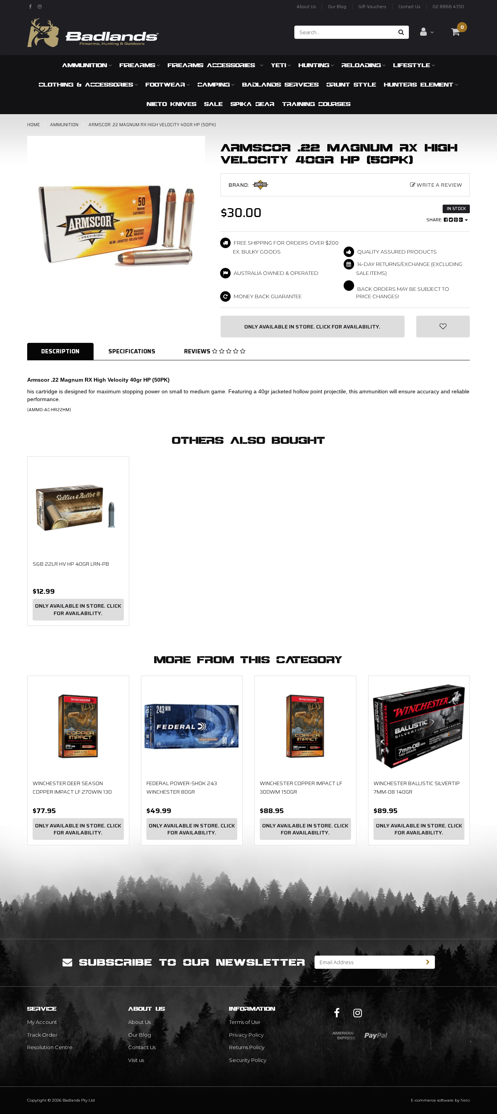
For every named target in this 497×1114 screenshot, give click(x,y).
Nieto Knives (171, 104)
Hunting (314, 65)
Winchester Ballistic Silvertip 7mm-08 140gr (417, 787)
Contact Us (409, 6)
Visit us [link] (136, 1060)
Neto (465, 1100)
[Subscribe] (428, 962)
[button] (443, 326)
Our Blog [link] (139, 1035)
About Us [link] (139, 1022)
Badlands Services (280, 84)
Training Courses (316, 104)
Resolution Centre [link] (50, 1047)
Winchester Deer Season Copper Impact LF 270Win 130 (72, 787)
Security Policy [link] (247, 1060)
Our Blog (337, 6)
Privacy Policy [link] (246, 1035)
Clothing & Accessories (86, 84)
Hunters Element (419, 84)
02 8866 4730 (448, 6)
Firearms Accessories (213, 65)
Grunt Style (351, 84)
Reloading (361, 65)
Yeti (278, 65)
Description (60, 351)
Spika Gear (253, 104)
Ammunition (84, 65)
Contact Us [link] (142, 1047)
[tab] (60, 351)
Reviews (198, 351)
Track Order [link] (42, 1035)
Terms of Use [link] (245, 1022)
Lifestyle (411, 65)
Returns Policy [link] (246, 1047)
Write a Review (438, 185)
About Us (306, 6)
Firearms (137, 65)
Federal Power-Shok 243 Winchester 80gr (181, 787)
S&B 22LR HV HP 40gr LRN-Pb (71, 564)
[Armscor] (267, 184)
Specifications (131, 351)
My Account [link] (42, 1022)
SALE (213, 104)
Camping (214, 84)
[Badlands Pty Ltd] (93, 30)
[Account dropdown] (427, 32)
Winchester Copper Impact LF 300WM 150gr (301, 787)
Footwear (165, 84)
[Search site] (401, 32)
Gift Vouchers (372, 6)
